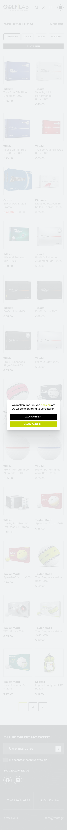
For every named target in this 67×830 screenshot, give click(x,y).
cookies (46, 405)
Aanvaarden (33, 424)
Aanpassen (33, 417)
